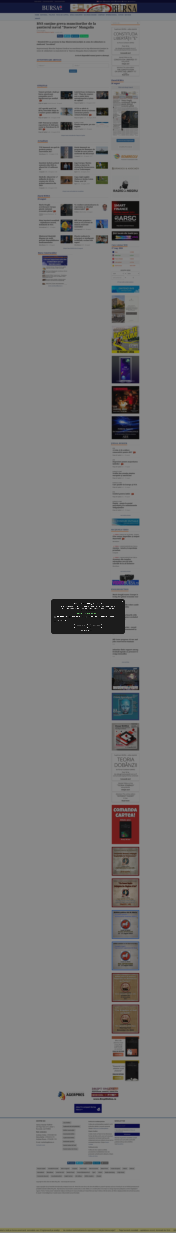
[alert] (88, 616)
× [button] (122, 601)
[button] (88, 613)
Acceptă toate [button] (81, 626)
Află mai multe (91, 610)
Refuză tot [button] (96, 626)
